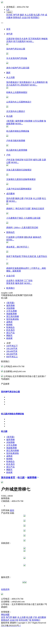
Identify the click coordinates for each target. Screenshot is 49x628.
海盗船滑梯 (11, 314)
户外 (42, 15)
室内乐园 (10, 198)
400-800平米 (11, 354)
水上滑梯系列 (38, 82)
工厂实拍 (28, 280)
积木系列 (10, 330)
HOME (9, 15)
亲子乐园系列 (19, 41)
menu (9, 12)
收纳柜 (9, 324)
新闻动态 (17, 17)
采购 (12, 513)
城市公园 (37, 160)
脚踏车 (9, 335)
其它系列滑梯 (12, 316)
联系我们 (35, 17)
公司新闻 (19, 237)
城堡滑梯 (19, 121)
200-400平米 (11, 351)
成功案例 (42, 617)
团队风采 (28, 237)
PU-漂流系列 (23, 85)
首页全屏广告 (25, 620)
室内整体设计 (12, 82)
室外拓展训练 (12, 319)
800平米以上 (12, 357)
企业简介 (10, 280)
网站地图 (5, 614)
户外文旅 (10, 160)
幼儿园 (36, 15)
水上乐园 (29, 15)
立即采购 (5, 510)
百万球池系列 (34, 39)
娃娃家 (9, 338)
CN (7, 9)
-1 (11, 625)
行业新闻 (10, 237)
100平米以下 (12, 346)
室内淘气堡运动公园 (10, 392)
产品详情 (5, 513)
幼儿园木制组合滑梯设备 (12, 414)
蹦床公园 (19, 198)
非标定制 (19, 160)
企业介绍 (26, 17)
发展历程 (19, 280)
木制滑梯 (28, 121)
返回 (12, 510)
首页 (3, 617)
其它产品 (10, 333)
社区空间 (28, 160)
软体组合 (10, 327)
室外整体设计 (25, 82)
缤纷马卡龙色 (21, 39)
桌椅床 (9, 322)
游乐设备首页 (8, 477)
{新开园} (10, 121)
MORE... (30, 41)
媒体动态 (37, 237)
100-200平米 (11, 348)
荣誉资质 (10, 283)
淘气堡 (16, 15)
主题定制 (10, 39)
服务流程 (19, 283)
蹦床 (22, 15)
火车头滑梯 (38, 121)
